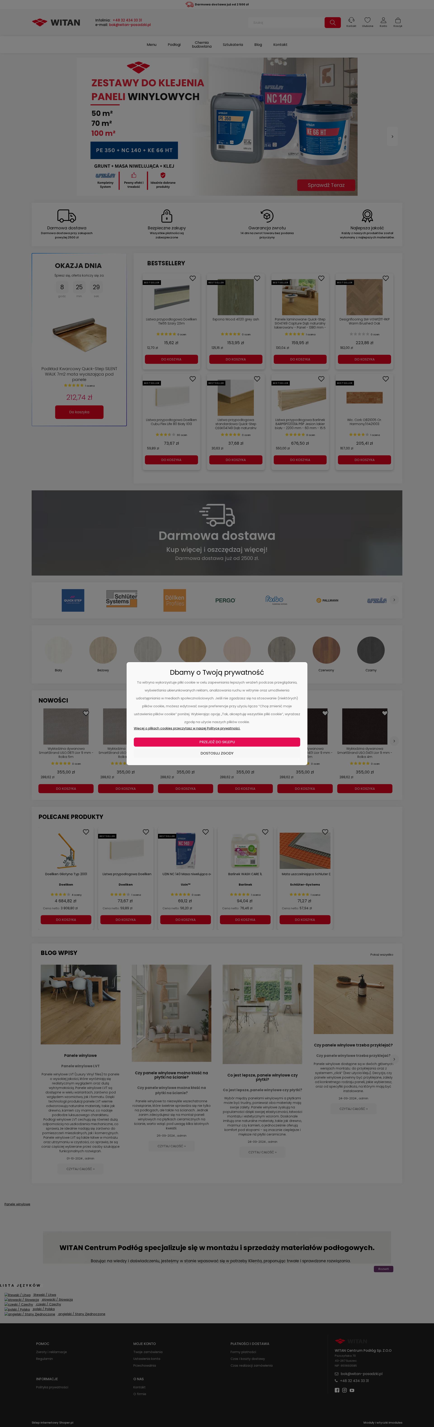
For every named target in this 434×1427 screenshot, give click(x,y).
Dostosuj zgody (217, 753)
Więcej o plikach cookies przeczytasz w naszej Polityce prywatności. (187, 728)
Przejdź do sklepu (217, 742)
